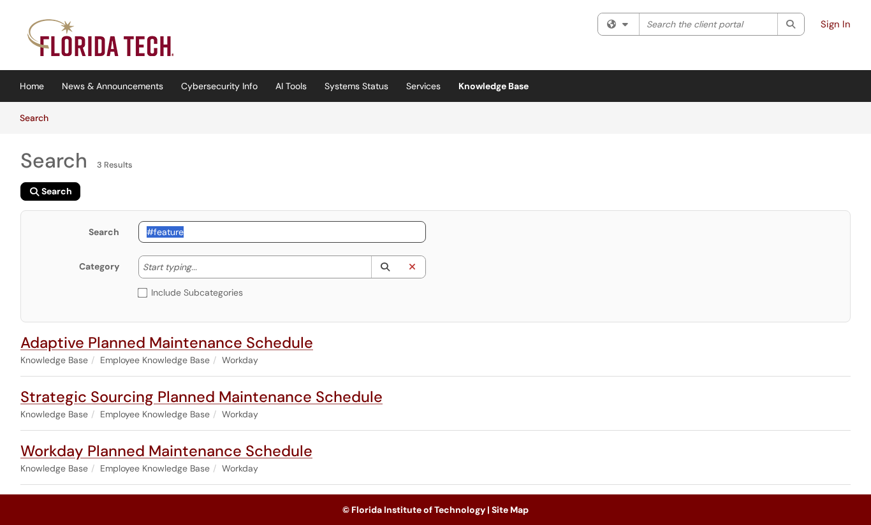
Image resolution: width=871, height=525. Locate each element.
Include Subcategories (197, 292)
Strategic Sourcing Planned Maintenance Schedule (201, 396)
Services (423, 86)
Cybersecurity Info (219, 86)
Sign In (836, 24)
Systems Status (356, 86)
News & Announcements (112, 86)
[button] (385, 267)
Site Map (510, 509)
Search (38, 117)
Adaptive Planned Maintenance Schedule (166, 342)
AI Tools (291, 86)
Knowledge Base (493, 86)
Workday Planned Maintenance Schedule (166, 451)
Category (99, 266)
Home (32, 86)
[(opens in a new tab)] (102, 38)
